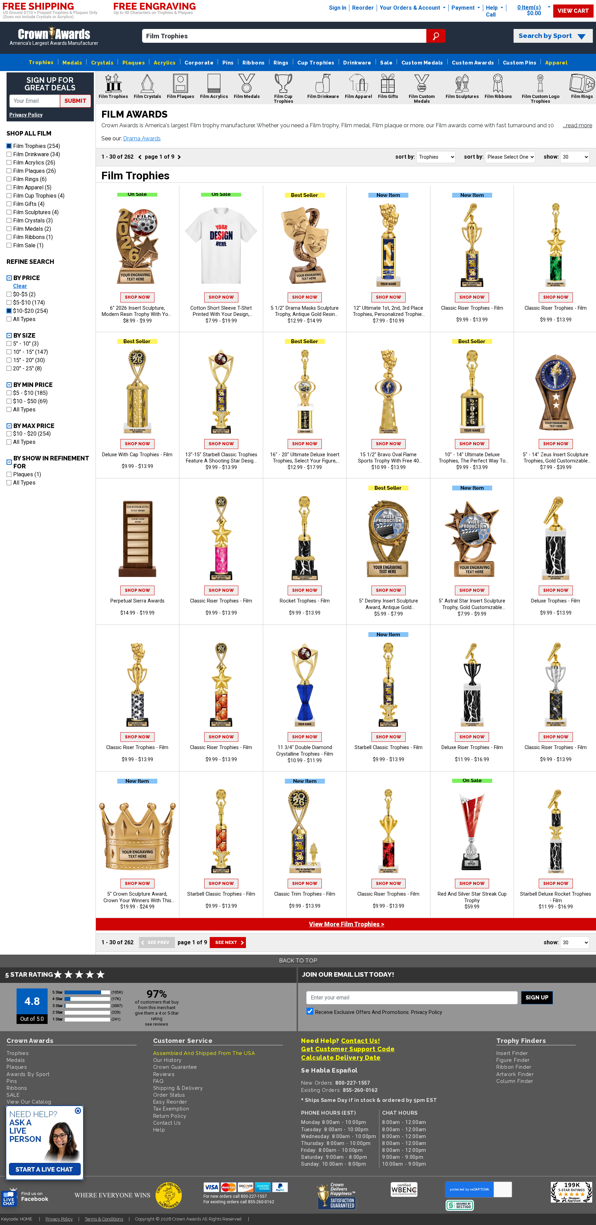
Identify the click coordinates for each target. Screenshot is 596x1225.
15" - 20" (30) (29, 360)
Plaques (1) (27, 474)
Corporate (199, 63)
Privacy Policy (25, 115)
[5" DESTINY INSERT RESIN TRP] (388, 538)
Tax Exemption (171, 1109)
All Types (24, 319)
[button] (577, 126)
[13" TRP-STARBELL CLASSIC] (221, 391)
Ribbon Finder (514, 1067)
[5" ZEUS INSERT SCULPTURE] (556, 391)
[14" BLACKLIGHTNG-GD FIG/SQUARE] (556, 538)
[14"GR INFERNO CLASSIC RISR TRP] (556, 245)
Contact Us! (360, 1040)
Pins (228, 63)
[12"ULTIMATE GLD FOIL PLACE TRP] (388, 245)
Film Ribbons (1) (33, 237)
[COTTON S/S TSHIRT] (221, 245)
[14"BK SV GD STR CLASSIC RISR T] (556, 685)
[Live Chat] (9, 1199)
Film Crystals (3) (33, 220)
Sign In (337, 7)
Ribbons (253, 63)
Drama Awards (142, 138)
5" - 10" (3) (26, 343)
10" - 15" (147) (30, 352)
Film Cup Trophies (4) (38, 195)
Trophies (41, 62)
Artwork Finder (515, 1074)
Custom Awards (473, 63)
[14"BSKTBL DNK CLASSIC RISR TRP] (221, 685)
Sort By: (405, 156)
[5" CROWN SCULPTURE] (138, 831)
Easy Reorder (170, 1102)
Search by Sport (545, 35)
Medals (72, 63)
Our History (167, 1060)
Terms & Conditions (104, 1219)
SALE (13, 1095)
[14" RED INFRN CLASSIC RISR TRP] (388, 831)
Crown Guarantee (175, 1067)
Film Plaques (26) (34, 171)
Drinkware (357, 63)
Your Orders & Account (410, 7)
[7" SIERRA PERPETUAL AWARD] (138, 538)
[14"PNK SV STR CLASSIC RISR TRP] (221, 538)
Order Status (169, 1095)
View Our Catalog (29, 1102)
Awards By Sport (28, 1074)
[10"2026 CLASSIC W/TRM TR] (305, 831)
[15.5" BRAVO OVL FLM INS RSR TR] (388, 391)
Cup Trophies (316, 63)
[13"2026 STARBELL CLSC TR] (388, 685)
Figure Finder (513, 1060)
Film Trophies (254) (36, 146)
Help (492, 7)
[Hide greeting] (78, 1111)
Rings (281, 63)
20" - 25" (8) (27, 368)
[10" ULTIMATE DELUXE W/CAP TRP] (472, 391)
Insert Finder (512, 1053)
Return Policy (170, 1116)
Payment (463, 7)
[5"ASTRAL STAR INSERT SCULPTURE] (472, 538)
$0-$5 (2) (24, 294)
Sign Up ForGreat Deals (50, 84)
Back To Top (298, 960)
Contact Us (167, 1123)
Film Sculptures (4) (36, 212)
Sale (386, 63)
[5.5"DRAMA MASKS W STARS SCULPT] (305, 245)
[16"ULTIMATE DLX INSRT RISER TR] (305, 391)
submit (75, 101)
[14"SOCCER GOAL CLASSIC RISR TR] (138, 685)
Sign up (537, 997)
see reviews (156, 1024)
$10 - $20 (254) (32, 433)
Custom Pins (519, 63)
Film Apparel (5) (32, 187)
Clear (20, 286)
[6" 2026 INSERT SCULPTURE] (138, 245)
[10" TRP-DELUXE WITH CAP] (138, 391)
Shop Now (137, 297)
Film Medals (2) (32, 229)
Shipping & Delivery (178, 1088)
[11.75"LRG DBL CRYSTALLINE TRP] (305, 685)
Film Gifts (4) (28, 204)
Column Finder (514, 1081)
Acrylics (165, 63)
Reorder (363, 7)
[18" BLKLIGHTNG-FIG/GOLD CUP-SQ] (472, 685)
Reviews (164, 1074)
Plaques (133, 63)
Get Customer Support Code (348, 1049)
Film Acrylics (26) (34, 162)
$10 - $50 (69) (30, 401)
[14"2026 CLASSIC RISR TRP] (472, 245)
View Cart (573, 11)
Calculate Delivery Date (341, 1057)
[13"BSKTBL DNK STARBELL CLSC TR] (221, 831)
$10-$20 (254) (30, 311)
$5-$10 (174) (29, 302)
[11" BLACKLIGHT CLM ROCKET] (305, 538)
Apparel (556, 63)
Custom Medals (422, 63)
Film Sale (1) (28, 245)
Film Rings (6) (30, 179)
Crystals (102, 63)
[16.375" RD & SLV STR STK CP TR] (472, 831)
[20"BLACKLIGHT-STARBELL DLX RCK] (556, 831)
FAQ (158, 1081)
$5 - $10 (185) (30, 393)
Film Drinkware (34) (36, 154)
